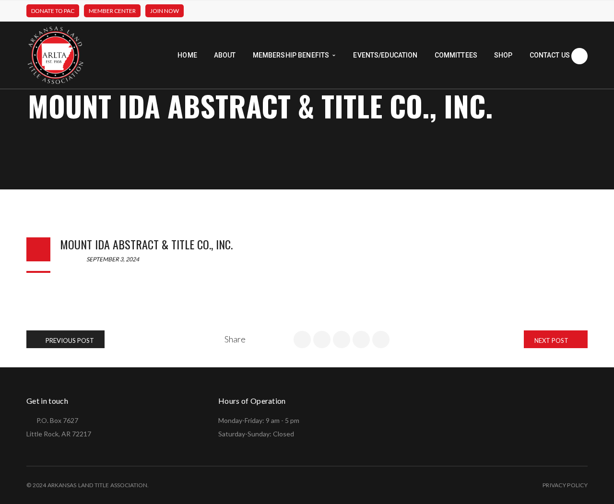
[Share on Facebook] (302, 339)
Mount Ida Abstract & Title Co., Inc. (146, 244)
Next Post (552, 340)
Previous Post (69, 340)
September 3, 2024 (112, 259)
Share (235, 339)
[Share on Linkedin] (341, 339)
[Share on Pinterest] (381, 339)
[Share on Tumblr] (361, 339)
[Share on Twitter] (322, 339)
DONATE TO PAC (52, 10)
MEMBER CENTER (112, 10)
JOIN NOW (164, 10)
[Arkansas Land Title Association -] (55, 54)
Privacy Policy (565, 485)
